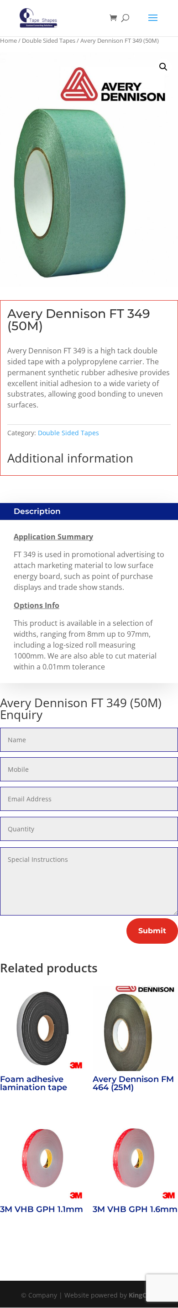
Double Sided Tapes (48, 40)
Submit (152, 930)
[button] (163, 67)
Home (8, 40)
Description (37, 511)
